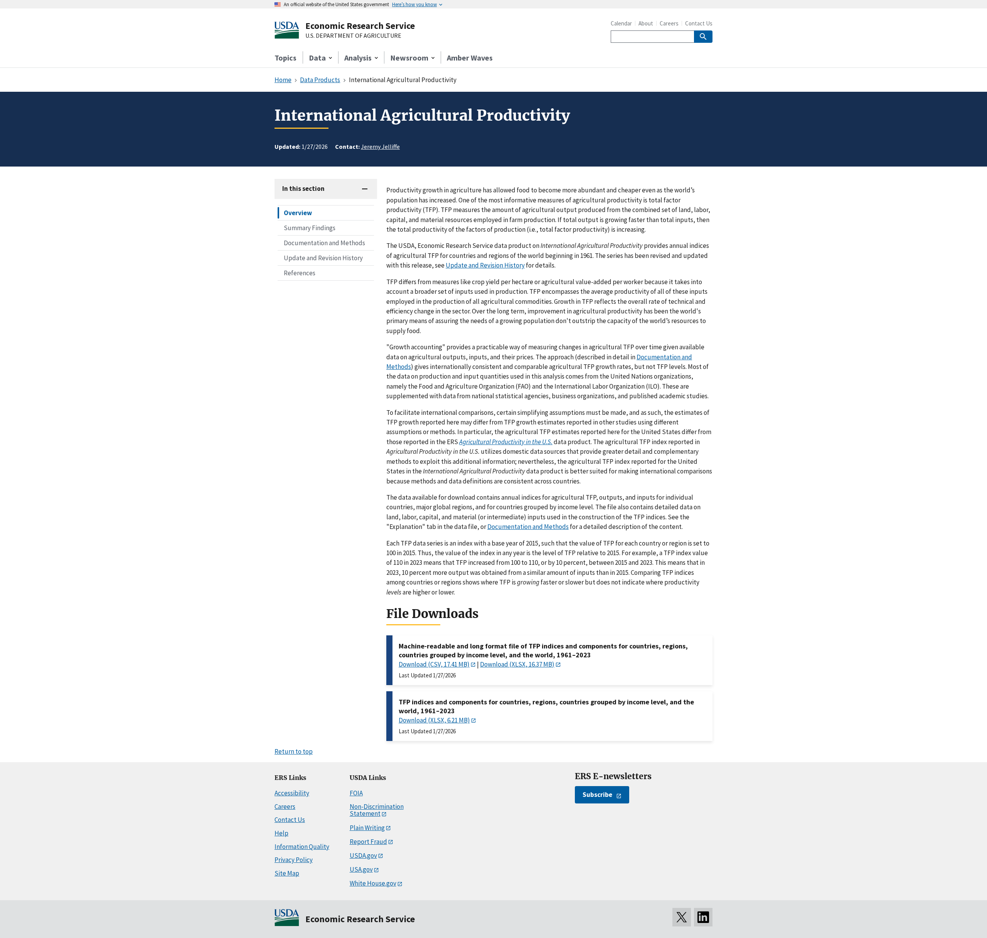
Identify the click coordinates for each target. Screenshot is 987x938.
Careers (669, 23)
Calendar (621, 23)
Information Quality (302, 846)
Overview (298, 213)
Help (281, 833)
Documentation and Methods (324, 243)
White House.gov (373, 883)
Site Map (287, 873)
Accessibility (292, 793)
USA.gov (361, 869)
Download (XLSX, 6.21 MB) (434, 720)
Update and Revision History (323, 258)
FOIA (356, 793)
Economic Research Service (360, 25)
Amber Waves (470, 57)
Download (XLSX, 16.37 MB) (517, 664)
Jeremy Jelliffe (380, 146)
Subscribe (597, 794)
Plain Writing (367, 827)
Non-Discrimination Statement (377, 810)
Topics (285, 57)
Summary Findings (309, 228)
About (645, 23)
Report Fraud (368, 841)
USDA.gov (363, 855)
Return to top (294, 751)
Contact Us (698, 23)
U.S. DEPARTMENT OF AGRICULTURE (353, 35)
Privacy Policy (294, 859)
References (299, 273)
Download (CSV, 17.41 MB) (434, 664)
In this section (303, 188)
